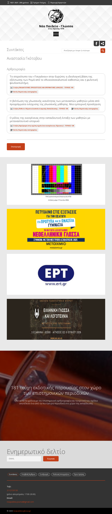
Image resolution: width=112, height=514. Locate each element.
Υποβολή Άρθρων (28, 474)
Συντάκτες (13, 474)
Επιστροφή (16, 146)
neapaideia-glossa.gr (22, 511)
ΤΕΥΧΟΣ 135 (40, 109)
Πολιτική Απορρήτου (61, 474)
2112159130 (12, 490)
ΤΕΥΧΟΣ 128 (43, 126)
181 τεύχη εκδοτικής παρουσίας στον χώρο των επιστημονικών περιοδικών (56, 390)
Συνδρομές (44, 474)
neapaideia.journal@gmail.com (20, 502)
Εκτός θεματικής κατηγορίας (25, 92)
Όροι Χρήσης (79, 474)
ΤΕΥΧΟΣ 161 (43, 87)
